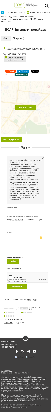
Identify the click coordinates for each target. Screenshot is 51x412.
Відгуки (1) (18, 38)
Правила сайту (28, 405)
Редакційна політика (19, 407)
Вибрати (14, 261)
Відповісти (8, 323)
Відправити (17, 287)
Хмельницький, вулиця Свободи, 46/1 (25, 48)
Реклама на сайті (8, 342)
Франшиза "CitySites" (9, 344)
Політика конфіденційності (11, 405)
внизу (29, 300)
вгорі (35, 300)
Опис (6, 38)
